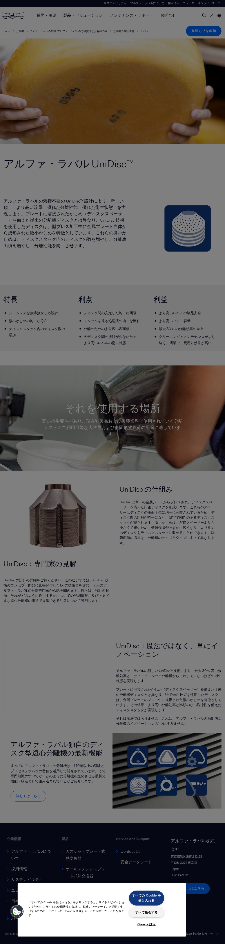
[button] (17, 911)
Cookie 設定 (146, 924)
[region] (102, 910)
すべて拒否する (146, 912)
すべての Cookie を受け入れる (146, 898)
